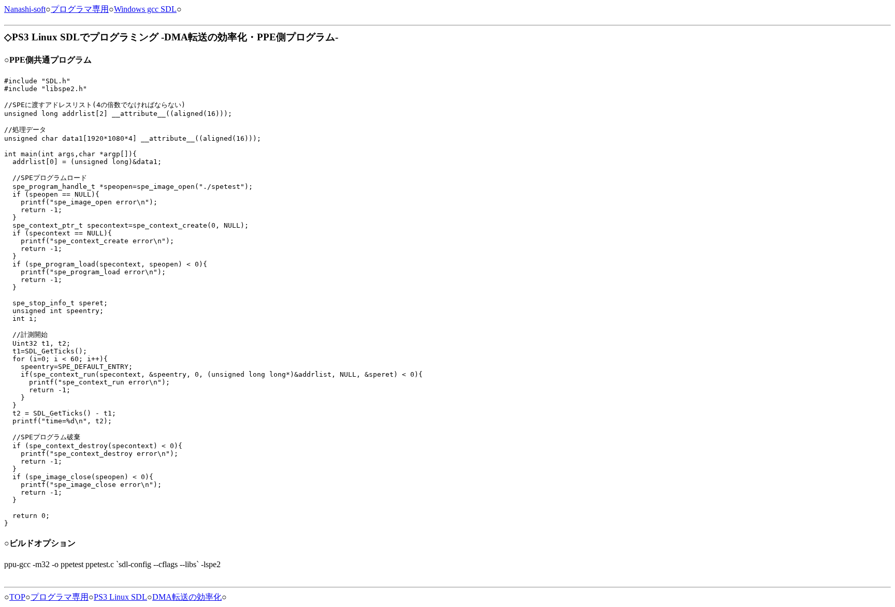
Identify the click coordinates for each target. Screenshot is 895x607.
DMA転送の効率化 (187, 597)
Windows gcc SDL (145, 9)
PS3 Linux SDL (120, 597)
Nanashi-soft (25, 9)
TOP (17, 597)
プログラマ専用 (80, 9)
